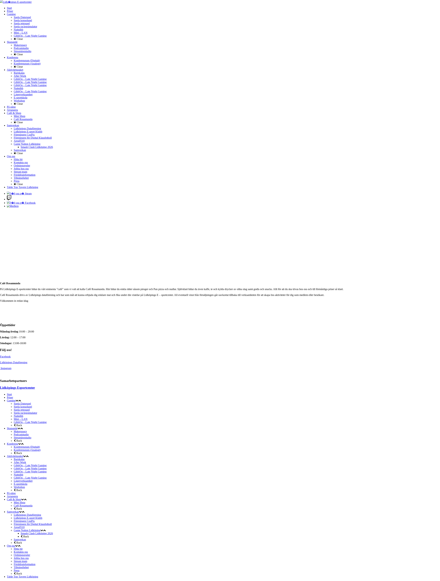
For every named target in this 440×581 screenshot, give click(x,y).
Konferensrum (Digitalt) (27, 446)
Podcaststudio (21, 434)
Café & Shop (14, 499)
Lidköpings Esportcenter (17, 387)
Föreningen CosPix (24, 521)
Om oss (11, 545)
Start (9, 394)
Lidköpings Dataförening (13, 362)
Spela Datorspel (22, 403)
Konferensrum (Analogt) (27, 449)
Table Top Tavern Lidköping (22, 576)
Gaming (11, 400)
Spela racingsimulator (25, 412)
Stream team (20, 561)
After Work (20, 462)
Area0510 (19, 527)
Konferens (12, 443)
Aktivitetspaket (15, 456)
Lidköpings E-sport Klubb (28, 517)
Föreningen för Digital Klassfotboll (33, 524)
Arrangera (12, 496)
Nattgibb (18, 416)
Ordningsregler (22, 555)
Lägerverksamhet (23, 480)
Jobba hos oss (21, 558)
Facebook (5, 356)
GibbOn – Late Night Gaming (30, 422)
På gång (11, 493)
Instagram (6, 368)
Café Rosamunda (23, 505)
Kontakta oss (21, 551)
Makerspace (20, 431)
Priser (10, 397)
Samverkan (13, 511)
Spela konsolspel (23, 406)
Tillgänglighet (21, 567)
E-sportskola (20, 483)
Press (16, 570)
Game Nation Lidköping (27, 530)
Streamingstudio (22, 437)
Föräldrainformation (24, 564)
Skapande (12, 428)
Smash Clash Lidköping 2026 (37, 533)
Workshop (19, 487)
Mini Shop (19, 502)
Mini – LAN (21, 419)
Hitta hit (18, 548)
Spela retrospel (22, 409)
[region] (220, 244)
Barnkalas (19, 459)
